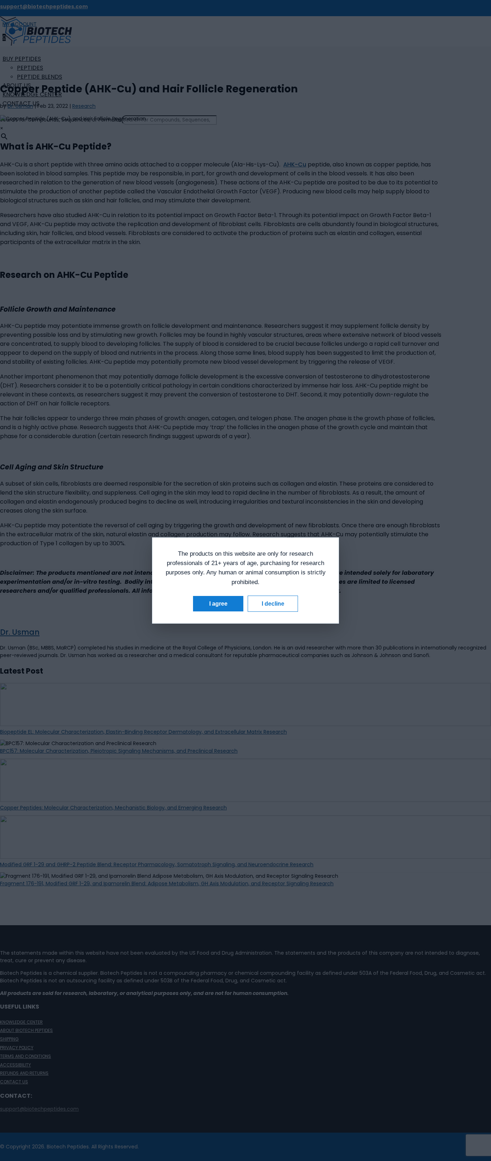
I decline (273, 604)
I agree (218, 604)
